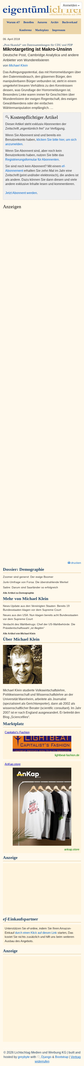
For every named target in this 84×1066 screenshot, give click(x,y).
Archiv (55, 22)
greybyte (24, 1057)
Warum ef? (13, 22)
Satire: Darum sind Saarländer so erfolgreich (30, 587)
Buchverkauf (69, 22)
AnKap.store (13, 764)
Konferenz (25, 30)
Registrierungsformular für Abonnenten (32, 159)
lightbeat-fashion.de (67, 755)
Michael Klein (18, 65)
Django (46, 1057)
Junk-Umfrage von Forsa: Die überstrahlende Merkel (35, 582)
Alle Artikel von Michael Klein (19, 633)
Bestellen (28, 22)
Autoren (42, 22)
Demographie (31, 569)
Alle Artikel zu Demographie (18, 593)
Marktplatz (42, 30)
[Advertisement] (42, 386)
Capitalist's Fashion (17, 732)
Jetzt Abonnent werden (21, 193)
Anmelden (70, 5)
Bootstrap (61, 1057)
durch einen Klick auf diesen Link (36, 932)
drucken (75, 562)
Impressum (58, 30)
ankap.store (71, 849)
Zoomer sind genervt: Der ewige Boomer (28, 576)
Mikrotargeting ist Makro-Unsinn (38, 47)
